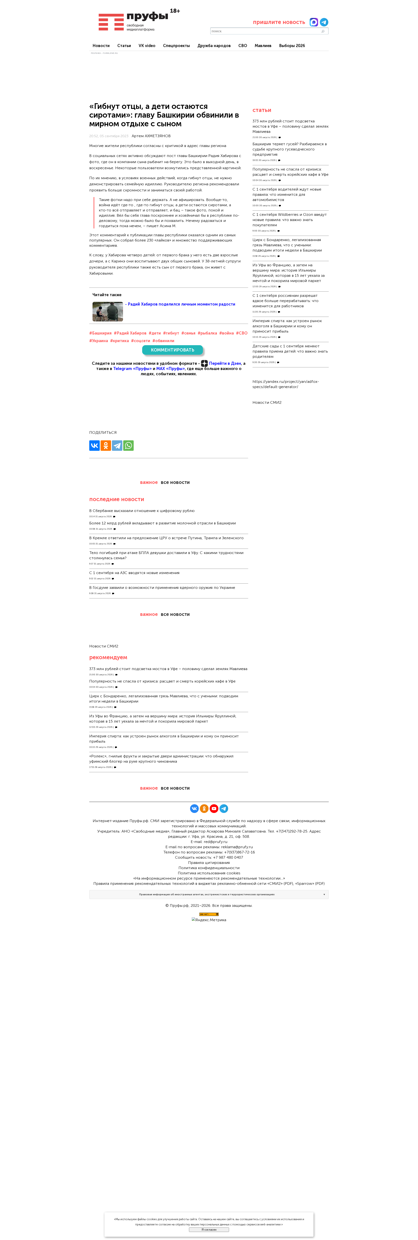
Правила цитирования (209, 862)
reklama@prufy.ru (237, 847)
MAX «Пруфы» (170, 368)
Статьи (124, 45)
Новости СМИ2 (103, 646)
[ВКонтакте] (94, 445)
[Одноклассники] (106, 445)
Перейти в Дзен (225, 363)
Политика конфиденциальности (209, 867)
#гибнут (171, 333)
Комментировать (172, 350)
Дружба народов (214, 45)
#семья (188, 333)
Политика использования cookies (209, 873)
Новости (101, 45)
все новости (175, 482)
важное (149, 482)
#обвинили (163, 340)
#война (226, 333)
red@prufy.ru (215, 841)
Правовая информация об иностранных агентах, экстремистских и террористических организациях (207, 894)
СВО (242, 45)
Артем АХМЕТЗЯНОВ (151, 135)
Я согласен (209, 1229)
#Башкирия (100, 333)
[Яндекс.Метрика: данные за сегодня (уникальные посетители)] (209, 919)
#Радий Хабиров (130, 333)
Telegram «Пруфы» (132, 368)
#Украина (98, 340)
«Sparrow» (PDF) (310, 883)
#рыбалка (207, 333)
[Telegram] (117, 445)
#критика (119, 340)
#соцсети (140, 340)
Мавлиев (263, 45)
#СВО (242, 333)
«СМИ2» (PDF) (280, 883)
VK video (147, 45)
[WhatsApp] (128, 445)
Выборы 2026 (292, 45)
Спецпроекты (176, 45)
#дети (155, 333)
